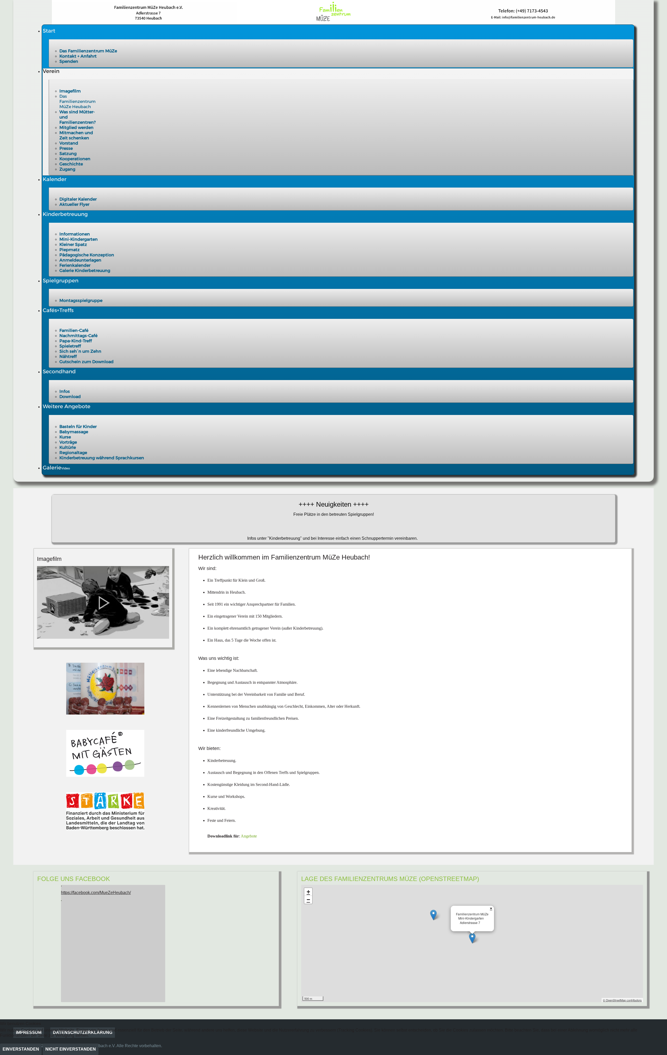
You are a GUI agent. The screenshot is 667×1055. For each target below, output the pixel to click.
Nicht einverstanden (70, 1049)
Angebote (249, 836)
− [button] (308, 899)
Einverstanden (21, 1049)
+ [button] (308, 892)
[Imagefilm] (103, 602)
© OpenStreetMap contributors (622, 1000)
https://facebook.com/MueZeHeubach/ (96, 892)
